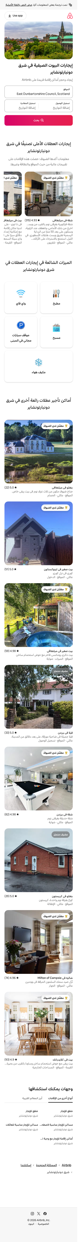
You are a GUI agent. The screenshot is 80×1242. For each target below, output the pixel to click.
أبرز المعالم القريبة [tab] (32, 1098)
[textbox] (56, 108)
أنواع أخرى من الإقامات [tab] (60, 1098)
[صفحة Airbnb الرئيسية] (70, 15)
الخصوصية (43, 1224)
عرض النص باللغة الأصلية (19, 4)
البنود (31, 1224)
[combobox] (38, 94)
